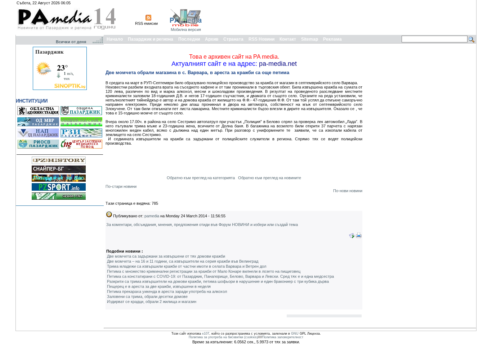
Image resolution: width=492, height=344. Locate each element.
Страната (233, 39)
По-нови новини (347, 191)
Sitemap (309, 39)
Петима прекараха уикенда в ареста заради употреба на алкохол (167, 291)
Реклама (332, 39)
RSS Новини (261, 39)
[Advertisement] (344, 17)
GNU (295, 333)
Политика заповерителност (282, 337)
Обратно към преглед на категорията (201, 178)
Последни (189, 39)
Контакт (287, 39)
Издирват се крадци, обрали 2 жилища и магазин (151, 301)
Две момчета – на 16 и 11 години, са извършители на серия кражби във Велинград (182, 261)
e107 (205, 333)
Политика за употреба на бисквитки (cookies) (223, 337)
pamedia (151, 216)
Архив (211, 39)
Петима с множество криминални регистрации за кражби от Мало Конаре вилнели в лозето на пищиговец (203, 271)
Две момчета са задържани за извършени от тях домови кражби (166, 256)
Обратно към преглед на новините (269, 178)
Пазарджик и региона (150, 39)
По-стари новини (121, 186)
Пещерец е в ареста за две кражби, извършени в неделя (159, 286)
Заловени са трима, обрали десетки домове (147, 296)
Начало (115, 39)
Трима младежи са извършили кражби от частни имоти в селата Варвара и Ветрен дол (186, 266)
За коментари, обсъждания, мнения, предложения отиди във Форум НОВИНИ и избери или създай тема (202, 224)
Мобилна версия (186, 29)
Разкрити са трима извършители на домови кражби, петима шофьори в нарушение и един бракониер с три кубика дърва (218, 281)
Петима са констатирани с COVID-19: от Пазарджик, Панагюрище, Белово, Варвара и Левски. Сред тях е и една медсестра (220, 276)
